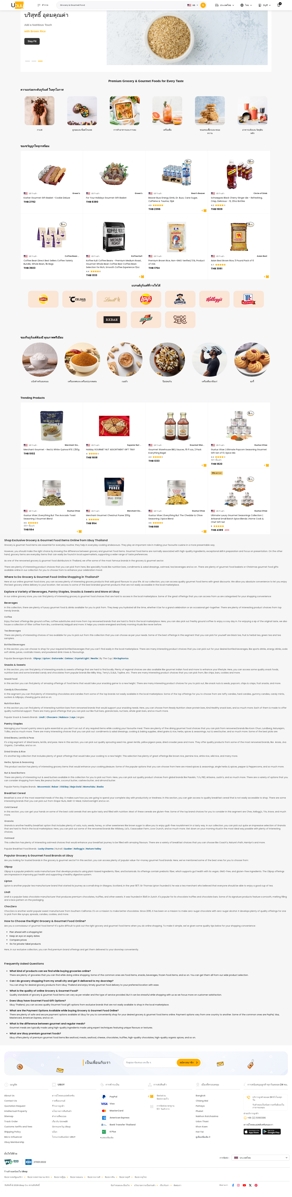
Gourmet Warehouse (197, 445)
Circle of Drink (260, 193)
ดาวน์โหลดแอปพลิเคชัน (63, 1095)
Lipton (46, 658)
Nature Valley (93, 848)
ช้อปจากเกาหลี (93, 1177)
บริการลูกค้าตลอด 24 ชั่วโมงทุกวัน (267, 1098)
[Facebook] (233, 1185)
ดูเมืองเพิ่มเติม (202, 1136)
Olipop (37, 658)
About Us (9, 1095)
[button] (224, 5)
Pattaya (200, 1105)
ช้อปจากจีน (110, 1177)
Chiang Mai (202, 1100)
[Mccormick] (248, 299)
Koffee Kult (136, 256)
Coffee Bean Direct (72, 256)
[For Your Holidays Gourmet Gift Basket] (114, 172)
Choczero (52, 717)
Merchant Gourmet (72, 445)
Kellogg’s (79, 848)
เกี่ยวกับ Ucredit (60, 1121)
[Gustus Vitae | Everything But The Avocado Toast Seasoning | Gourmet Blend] (52, 490)
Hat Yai (199, 1131)
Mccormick (43, 786)
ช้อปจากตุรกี (124, 1177)
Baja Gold (75, 786)
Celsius (69, 658)
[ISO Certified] (34, 1162)
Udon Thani (202, 1121)
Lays (72, 717)
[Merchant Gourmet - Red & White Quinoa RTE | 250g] (52, 424)
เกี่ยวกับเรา (164, 1185)
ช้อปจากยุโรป (140, 1177)
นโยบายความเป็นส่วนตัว (144, 1185)
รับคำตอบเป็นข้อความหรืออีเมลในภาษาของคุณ (268, 1106)
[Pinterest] (256, 1185)
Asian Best (262, 256)
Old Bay (64, 786)
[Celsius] (77, 299)
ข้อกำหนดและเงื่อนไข (120, 1185)
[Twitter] (250, 1185)
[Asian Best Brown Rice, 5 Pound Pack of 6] (239, 235)
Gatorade (57, 658)
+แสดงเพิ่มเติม (106, 1137)
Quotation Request (14, 1105)
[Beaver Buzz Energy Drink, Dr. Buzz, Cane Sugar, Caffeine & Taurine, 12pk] (176, 172)
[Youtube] (245, 1185)
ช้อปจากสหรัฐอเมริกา (13, 1177)
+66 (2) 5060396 (256, 1117)
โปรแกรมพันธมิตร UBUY (63, 1136)
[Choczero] (180, 319)
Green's (76, 193)
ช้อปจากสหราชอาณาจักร (38, 1177)
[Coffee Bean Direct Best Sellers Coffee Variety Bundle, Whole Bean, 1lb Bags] (52, 235)
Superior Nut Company (134, 445)
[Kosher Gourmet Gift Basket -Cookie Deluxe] (52, 172)
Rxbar (55, 786)
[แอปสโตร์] (253, 1132)
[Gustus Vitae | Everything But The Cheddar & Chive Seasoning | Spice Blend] (176, 490)
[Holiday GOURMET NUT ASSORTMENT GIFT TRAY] (114, 424)
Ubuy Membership (14, 1142)
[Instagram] (239, 1185)
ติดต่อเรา (177, 1185)
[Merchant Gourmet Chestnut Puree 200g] (114, 490)
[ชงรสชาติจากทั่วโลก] (187, 36)
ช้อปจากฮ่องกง (76, 1177)
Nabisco (64, 717)
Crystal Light (82, 658)
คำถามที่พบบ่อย (59, 1116)
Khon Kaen (202, 1126)
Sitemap (8, 1116)
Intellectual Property (15, 1111)
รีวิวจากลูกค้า (58, 1105)
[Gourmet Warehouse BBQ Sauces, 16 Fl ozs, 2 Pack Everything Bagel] (176, 424)
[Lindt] (112, 299)
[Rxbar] (112, 319)
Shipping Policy (12, 1131)
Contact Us (10, 1100)
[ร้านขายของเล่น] (271, 1132)
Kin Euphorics (121, 658)
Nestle (94, 658)
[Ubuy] (17, 5)
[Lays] (146, 299)
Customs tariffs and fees (18, 1126)
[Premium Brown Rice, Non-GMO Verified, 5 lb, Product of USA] (176, 235)
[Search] (203, 5)
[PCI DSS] (11, 1162)
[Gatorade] (146, 319)
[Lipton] (43, 299)
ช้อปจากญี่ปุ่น (60, 1177)
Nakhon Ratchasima (207, 1116)
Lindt (42, 717)
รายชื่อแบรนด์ (58, 1100)
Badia (100, 786)
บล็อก (54, 1131)
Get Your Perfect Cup (40, 41)
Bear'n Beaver (198, 193)
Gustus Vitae (260, 445)
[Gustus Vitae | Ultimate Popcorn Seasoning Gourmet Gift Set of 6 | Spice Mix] (239, 424)
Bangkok (200, 1095)
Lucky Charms (46, 848)
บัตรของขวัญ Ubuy (61, 1126)
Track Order (11, 1121)
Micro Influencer (13, 1136)
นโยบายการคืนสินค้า (62, 1111)
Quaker (68, 848)
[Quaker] (180, 299)
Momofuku (89, 786)
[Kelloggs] (214, 299)
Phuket (199, 1111)
